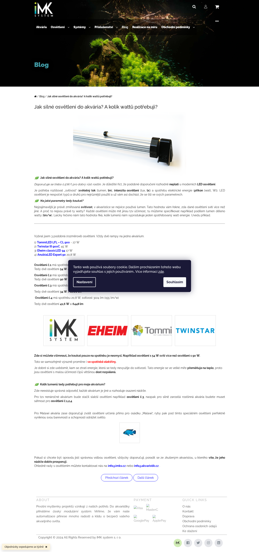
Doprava (188, 516)
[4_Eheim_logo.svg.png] (107, 320)
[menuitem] (41, 27)
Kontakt (187, 511)
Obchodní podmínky (196, 521)
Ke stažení (189, 531)
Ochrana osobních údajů (199, 526)
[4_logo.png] (151, 321)
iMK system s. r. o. (109, 537)
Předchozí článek (116, 477)
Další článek (146, 477)
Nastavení (84, 282)
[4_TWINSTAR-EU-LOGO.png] (195, 318)
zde (161, 272)
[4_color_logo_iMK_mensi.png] (64, 330)
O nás (186, 506)
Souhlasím (174, 282)
